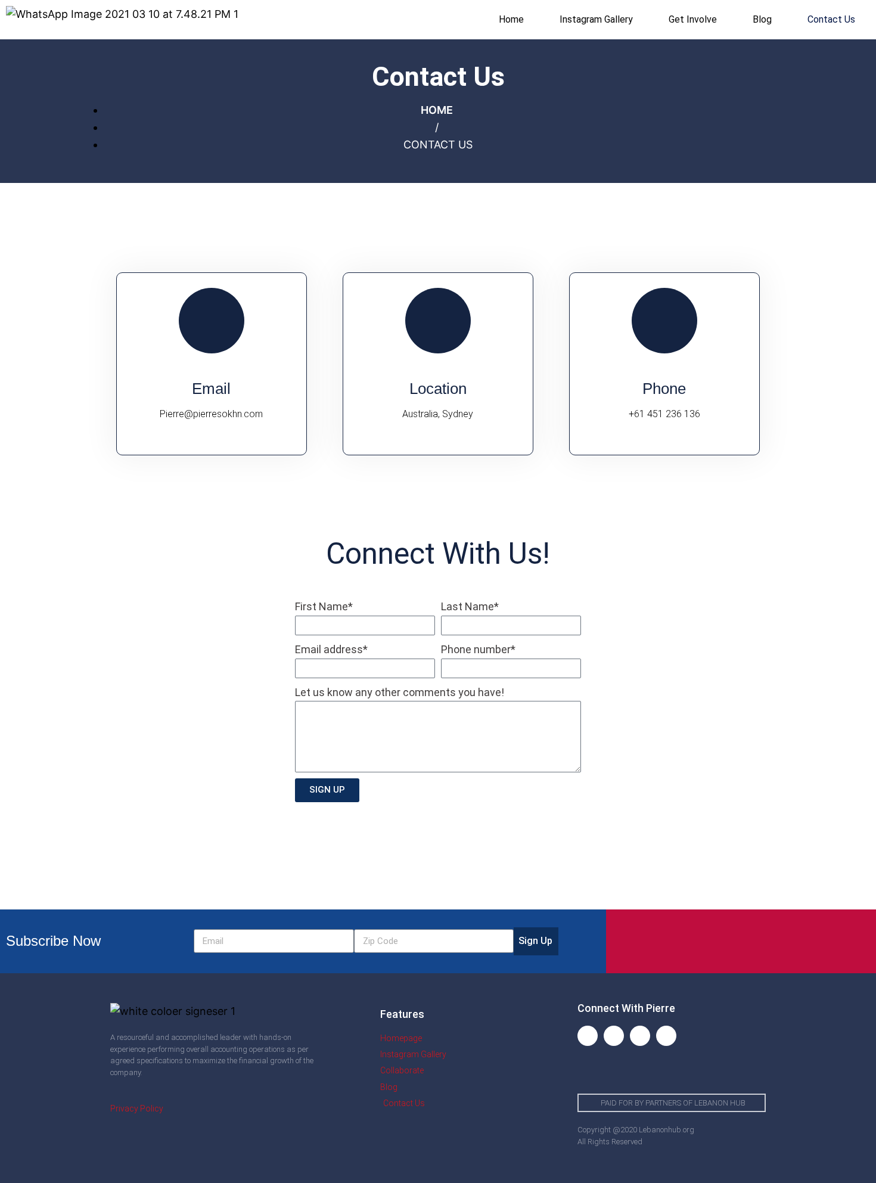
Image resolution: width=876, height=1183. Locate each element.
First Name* (324, 606)
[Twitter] (640, 1036)
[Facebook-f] (587, 1036)
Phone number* (478, 649)
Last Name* (470, 606)
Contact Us (831, 19)
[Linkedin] (666, 1036)
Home (511, 19)
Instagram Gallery (596, 19)
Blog (762, 19)
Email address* (331, 649)
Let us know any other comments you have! (399, 692)
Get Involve (693, 19)
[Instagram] (614, 1036)
